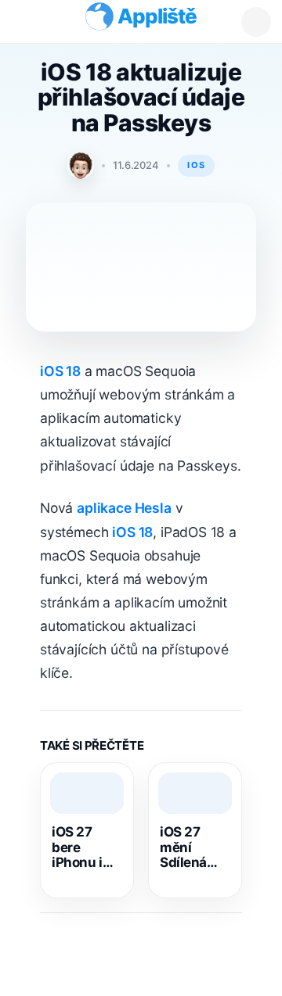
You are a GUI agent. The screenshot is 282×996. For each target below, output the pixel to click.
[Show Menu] (27, 21)
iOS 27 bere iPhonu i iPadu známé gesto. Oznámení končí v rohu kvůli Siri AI (84, 856)
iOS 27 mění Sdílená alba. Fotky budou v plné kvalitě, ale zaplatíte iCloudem (193, 856)
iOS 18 (60, 379)
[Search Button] (256, 22)
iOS (196, 164)
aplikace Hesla (124, 515)
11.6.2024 (136, 165)
